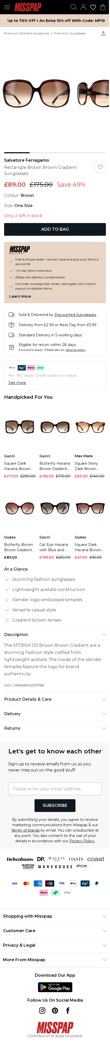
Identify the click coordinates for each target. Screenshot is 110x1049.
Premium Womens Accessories (26, 33)
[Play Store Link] (55, 987)
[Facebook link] (68, 1010)
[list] (55, 96)
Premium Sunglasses (69, 33)
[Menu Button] (7, 7)
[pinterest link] (55, 1010)
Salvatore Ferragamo (26, 160)
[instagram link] (42, 1010)
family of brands (26, 830)
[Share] (103, 33)
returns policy (75, 350)
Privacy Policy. (82, 841)
